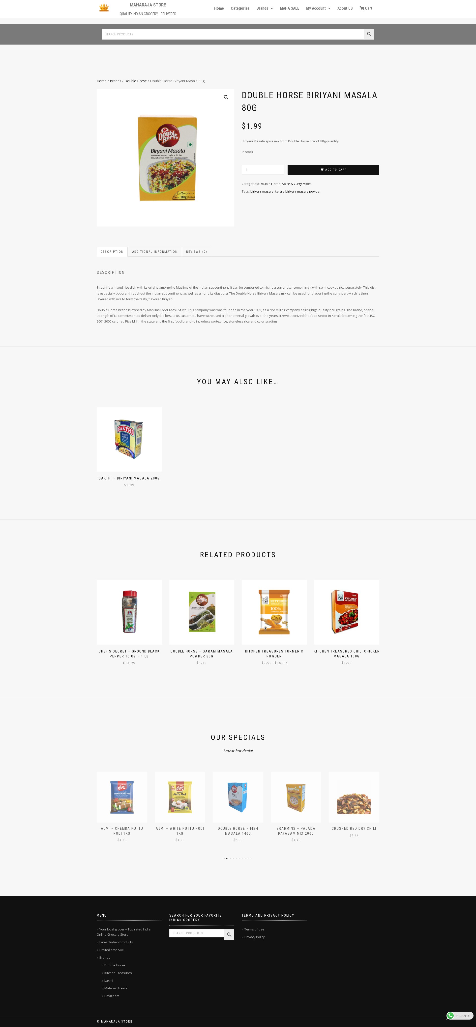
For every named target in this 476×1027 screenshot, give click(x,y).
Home (219, 8)
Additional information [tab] (155, 251)
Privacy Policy (254, 937)
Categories (240, 8)
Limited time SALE (112, 950)
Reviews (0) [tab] (196, 251)
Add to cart (335, 169)
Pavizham (111, 996)
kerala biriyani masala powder (298, 191)
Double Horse (135, 80)
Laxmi (108, 980)
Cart (368, 8)
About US (345, 8)
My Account (316, 8)
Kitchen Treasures (118, 973)
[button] (264, 8)
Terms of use (254, 929)
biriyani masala (261, 191)
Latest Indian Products (116, 942)
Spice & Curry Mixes (297, 183)
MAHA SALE (289, 8)
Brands (262, 8)
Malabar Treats (115, 988)
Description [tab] (112, 251)
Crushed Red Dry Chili (296, 828)
